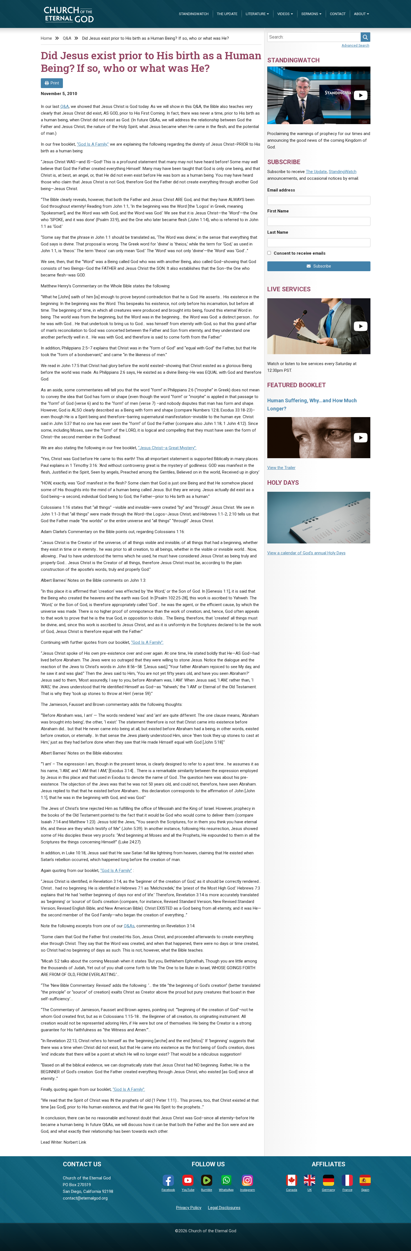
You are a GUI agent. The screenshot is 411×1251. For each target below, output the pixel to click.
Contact (338, 14)
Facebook (168, 1190)
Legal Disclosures (224, 1207)
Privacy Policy (188, 1207)
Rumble (206, 1190)
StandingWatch (194, 14)
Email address (281, 190)
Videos (283, 14)
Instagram (247, 1190)
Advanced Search (355, 45)
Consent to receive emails (299, 253)
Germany (328, 1190)
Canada (291, 1190)
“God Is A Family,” (93, 144)
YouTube (188, 1190)
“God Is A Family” (116, 870)
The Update (227, 14)
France (347, 1190)
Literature (256, 14)
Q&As (129, 925)
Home (46, 38)
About (360, 14)
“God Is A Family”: (147, 642)
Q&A (67, 38)
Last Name (277, 232)
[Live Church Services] (318, 326)
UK (310, 1190)
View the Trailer (281, 467)
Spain (365, 1190)
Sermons (309, 14)
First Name (278, 211)
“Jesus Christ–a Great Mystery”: (167, 447)
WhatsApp (226, 1190)
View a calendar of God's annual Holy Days (306, 552)
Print (55, 83)
